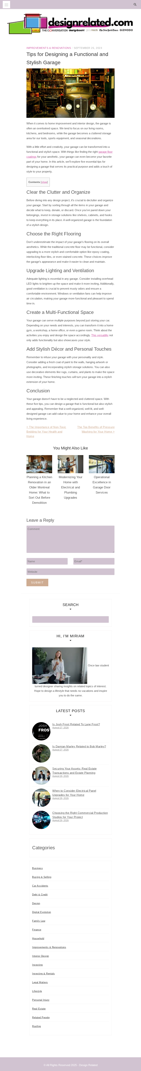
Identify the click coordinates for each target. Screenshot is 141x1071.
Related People (41, 1017)
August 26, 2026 (60, 776)
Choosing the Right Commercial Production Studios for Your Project (80, 815)
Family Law (38, 921)
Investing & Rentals (43, 973)
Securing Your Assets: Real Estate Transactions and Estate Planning (74, 770)
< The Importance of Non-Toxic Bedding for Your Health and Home (46, 431)
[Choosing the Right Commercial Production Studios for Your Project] (41, 820)
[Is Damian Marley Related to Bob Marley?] (41, 753)
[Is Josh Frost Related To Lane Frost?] (41, 731)
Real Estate (39, 1008)
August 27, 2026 (60, 727)
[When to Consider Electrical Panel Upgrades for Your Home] (41, 798)
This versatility (100, 335)
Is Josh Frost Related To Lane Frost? (76, 724)
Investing (37, 964)
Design (36, 903)
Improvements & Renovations (48, 47)
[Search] (136, 4)
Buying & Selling (41, 877)
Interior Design (40, 956)
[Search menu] (6, 4)
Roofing (36, 1026)
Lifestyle (37, 991)
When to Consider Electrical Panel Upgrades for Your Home (74, 792)
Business (37, 868)
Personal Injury (41, 1000)
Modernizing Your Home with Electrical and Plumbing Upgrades (70, 487)
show (44, 182)
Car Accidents (40, 885)
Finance (36, 929)
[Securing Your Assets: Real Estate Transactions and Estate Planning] (41, 775)
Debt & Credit (40, 894)
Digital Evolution (41, 912)
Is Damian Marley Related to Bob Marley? (79, 746)
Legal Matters (40, 982)
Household (38, 938)
